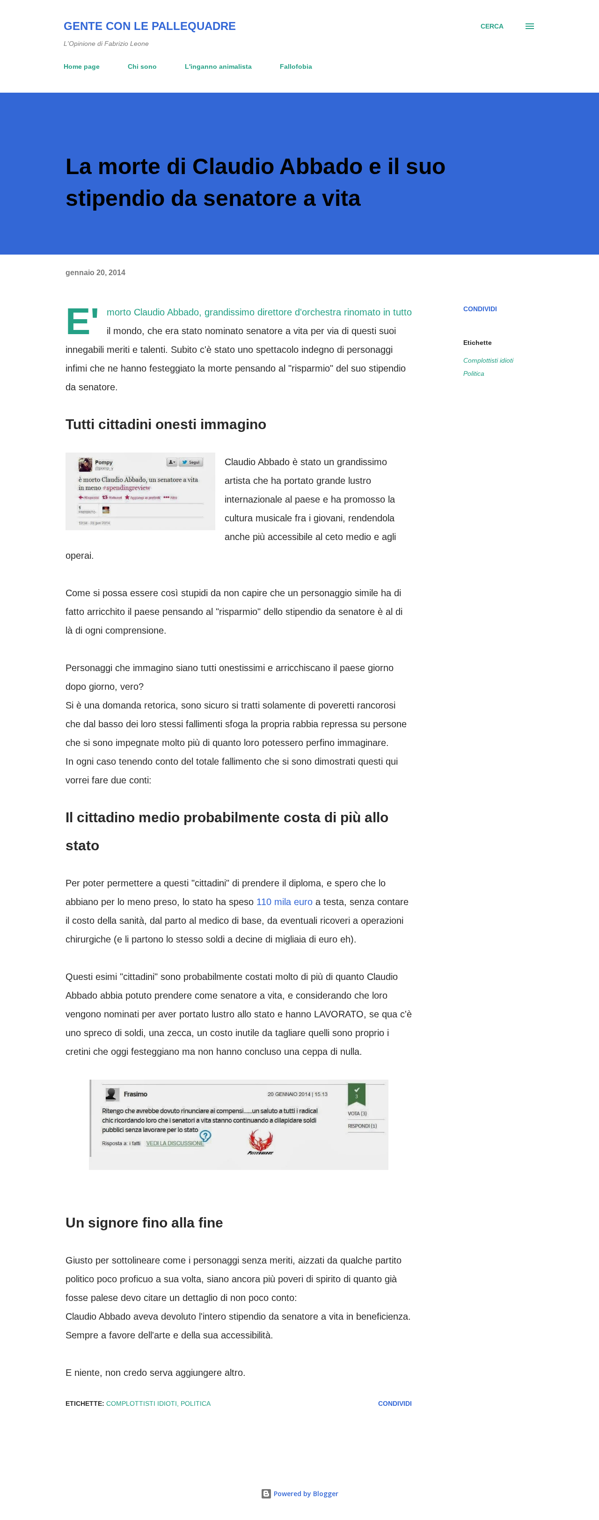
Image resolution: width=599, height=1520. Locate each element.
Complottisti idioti (488, 360)
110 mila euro (284, 902)
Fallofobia (296, 66)
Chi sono (142, 66)
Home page (82, 66)
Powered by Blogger (305, 1493)
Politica (473, 373)
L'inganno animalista (218, 66)
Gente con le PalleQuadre (150, 26)
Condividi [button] (480, 309)
